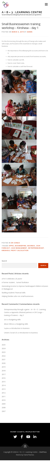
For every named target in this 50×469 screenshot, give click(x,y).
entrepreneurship (36, 248)
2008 (3, 407)
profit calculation (19, 250)
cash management (19, 248)
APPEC (11, 246)
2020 (3, 363)
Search (4, 261)
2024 (3, 348)
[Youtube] (28, 436)
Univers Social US (10, 333)
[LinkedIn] (35, 436)
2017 (3, 374)
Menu (46, 4)
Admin (29, 32)
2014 (3, 385)
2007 (3, 411)
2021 (3, 359)
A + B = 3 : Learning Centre (22, 12)
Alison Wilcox (9, 324)
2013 (3, 389)
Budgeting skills (15, 319)
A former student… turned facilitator (15, 282)
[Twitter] (15, 436)
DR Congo (15, 243)
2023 (3, 352)
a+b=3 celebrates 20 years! (12, 279)
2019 (3, 367)
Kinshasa (6, 250)
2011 (3, 396)
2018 (3, 371)
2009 (3, 404)
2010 (3, 400)
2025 (3, 345)
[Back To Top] (25, 447)
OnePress (43, 452)
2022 (3, 356)
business (31, 246)
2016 (3, 378)
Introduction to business (20, 328)
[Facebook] (21, 436)
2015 (3, 382)
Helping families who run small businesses (17, 296)
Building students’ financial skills (13, 292)
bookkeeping (20, 246)
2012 (3, 393)
